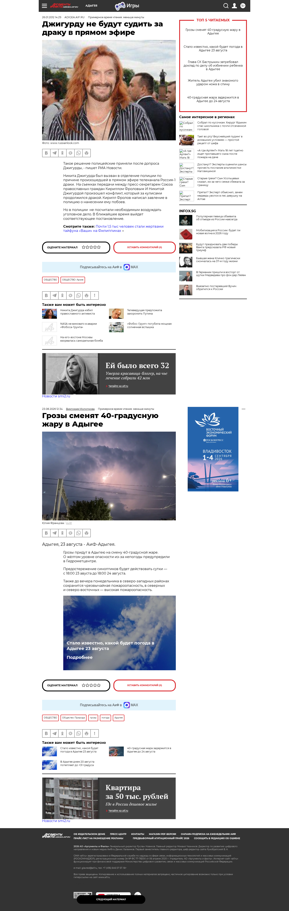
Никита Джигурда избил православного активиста (77, 312)
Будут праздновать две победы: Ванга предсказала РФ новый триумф (217, 247)
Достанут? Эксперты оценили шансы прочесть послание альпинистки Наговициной (221, 168)
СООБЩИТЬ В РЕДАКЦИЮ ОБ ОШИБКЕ (217, 838)
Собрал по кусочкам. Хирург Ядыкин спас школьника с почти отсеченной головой (221, 126)
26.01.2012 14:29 (51, 17)
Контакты (137, 834)
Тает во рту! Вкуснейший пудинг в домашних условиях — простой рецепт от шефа (219, 140)
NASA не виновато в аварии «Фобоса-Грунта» (78, 325)
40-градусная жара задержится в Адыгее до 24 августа (213, 99)
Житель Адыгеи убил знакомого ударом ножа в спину (213, 82)
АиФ (69, 523)
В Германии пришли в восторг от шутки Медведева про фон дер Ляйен (221, 274)
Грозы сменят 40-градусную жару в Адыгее (213, 31)
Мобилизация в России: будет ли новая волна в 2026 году (218, 232)
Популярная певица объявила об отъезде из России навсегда (216, 218)
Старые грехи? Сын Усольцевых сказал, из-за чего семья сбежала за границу (221, 182)
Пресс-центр (118, 834)
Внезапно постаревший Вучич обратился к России (216, 288)
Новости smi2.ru (56, 396)
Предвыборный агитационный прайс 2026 (161, 838)
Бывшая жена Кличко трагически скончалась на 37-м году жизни (218, 260)
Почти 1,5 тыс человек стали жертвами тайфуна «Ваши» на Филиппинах (113, 228)
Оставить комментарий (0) (144, 247)
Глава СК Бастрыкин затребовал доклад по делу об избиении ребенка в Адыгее (213, 65)
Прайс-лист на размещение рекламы (98, 838)
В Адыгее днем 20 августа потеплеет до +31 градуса (77, 763)
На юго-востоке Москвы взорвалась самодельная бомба (81, 339)
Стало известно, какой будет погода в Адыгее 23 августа (213, 48)
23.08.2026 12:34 (52, 408)
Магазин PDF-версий (162, 834)
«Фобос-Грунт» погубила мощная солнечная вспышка (149, 325)
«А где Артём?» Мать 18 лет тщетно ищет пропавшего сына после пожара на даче (220, 154)
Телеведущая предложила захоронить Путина (144, 312)
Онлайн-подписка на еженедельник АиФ (208, 834)
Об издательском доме (89, 834)
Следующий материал (111, 899)
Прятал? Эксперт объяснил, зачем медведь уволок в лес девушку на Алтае (219, 196)
